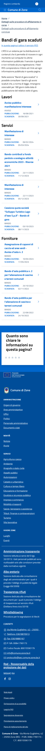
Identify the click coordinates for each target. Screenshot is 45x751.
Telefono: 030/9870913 (18, 634)
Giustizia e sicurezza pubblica (17, 495)
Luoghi (7, 535)
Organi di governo (12, 405)
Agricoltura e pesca (12, 459)
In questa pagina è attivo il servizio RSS (20, 45)
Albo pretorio (11, 571)
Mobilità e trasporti (12, 504)
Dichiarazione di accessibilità (15, 703)
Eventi (7, 540)
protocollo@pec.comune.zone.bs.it (23, 657)
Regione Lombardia (12, 3)
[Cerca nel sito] (39, 9)
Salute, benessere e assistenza (18, 509)
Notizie (7, 441)
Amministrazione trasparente (22, 551)
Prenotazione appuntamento (15, 721)
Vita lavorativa (10, 522)
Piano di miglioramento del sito (16, 726)
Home (4, 18)
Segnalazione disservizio (13, 715)
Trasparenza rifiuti (15, 592)
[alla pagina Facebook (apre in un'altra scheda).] (5, 678)
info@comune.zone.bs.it (18, 653)
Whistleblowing (13, 612)
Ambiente (8, 463)
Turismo (7, 518)
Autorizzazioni (10, 477)
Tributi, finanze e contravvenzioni (19, 513)
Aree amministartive (13, 409)
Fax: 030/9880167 (15, 638)
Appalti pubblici (11, 472)
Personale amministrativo (16, 423)
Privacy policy (9, 698)
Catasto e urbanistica (13, 481)
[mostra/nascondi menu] (5, 9)
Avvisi (6, 445)
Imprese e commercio (14, 499)
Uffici (6, 414)
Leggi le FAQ (8, 709)
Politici (7, 418)
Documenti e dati (12, 427)
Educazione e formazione (16, 490)
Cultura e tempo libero (14, 486)
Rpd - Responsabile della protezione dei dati (19, 665)
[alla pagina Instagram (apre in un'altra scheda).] (9, 678)
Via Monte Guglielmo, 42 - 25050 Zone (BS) (24, 629)
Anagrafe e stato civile (14, 468)
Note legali (8, 692)
